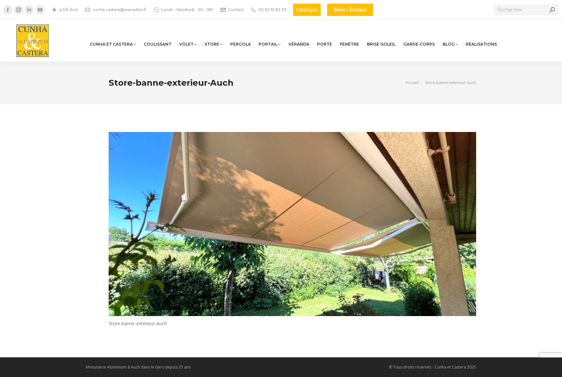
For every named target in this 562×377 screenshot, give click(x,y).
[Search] (552, 9)
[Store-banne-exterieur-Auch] (292, 224)
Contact (236, 9)
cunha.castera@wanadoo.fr (119, 9)
